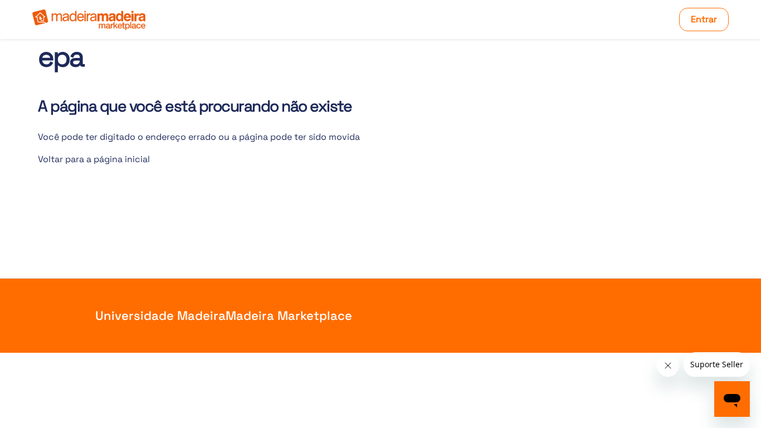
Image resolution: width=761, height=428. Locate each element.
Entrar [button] (704, 19)
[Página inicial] (88, 19)
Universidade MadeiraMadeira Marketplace (223, 315)
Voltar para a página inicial (94, 159)
